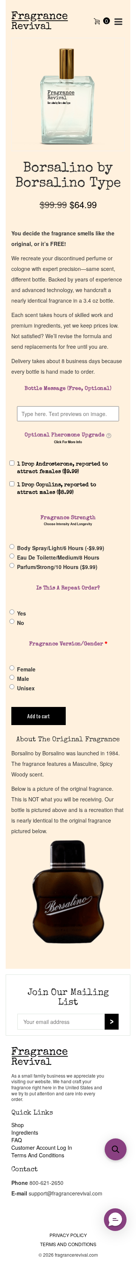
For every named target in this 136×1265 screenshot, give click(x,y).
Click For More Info (68, 442)
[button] (115, 1219)
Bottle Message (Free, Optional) (68, 388)
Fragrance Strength (68, 518)
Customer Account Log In (41, 1147)
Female (26, 669)
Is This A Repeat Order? (68, 588)
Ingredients (24, 1132)
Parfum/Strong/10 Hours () (57, 567)
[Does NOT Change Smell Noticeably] (109, 436)
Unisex (26, 688)
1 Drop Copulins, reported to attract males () (56, 488)
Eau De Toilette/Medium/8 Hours (58, 557)
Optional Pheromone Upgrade (65, 435)
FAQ (16, 1140)
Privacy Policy (68, 1235)
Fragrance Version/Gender (68, 644)
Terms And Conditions (37, 1155)
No (20, 622)
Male (23, 678)
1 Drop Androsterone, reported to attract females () (62, 468)
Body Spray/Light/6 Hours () (60, 548)
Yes (21, 613)
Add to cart (38, 716)
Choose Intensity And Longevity (68, 524)
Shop (17, 1125)
